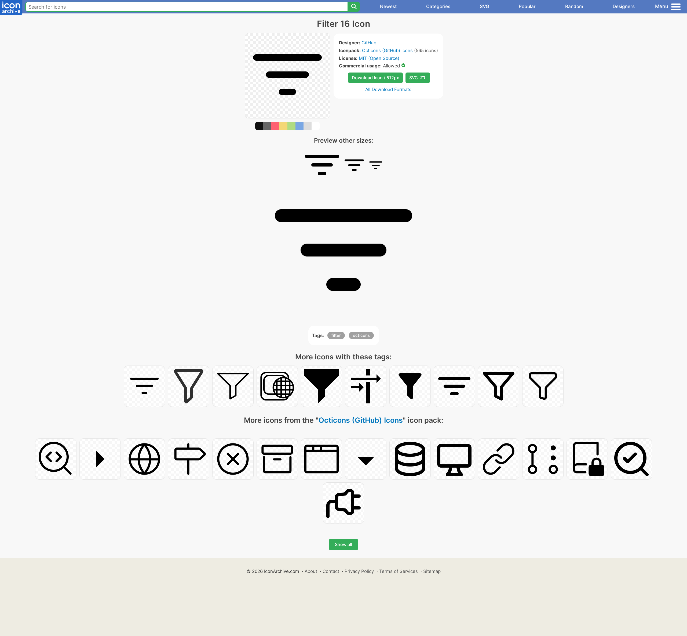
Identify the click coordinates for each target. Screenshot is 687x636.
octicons (361, 335)
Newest (388, 6)
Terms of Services (398, 571)
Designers (624, 6)
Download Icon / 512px (375, 77)
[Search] (354, 7)
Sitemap (432, 571)
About (311, 571)
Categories (438, 6)
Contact (331, 571)
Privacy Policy (359, 571)
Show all (343, 544)
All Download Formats (388, 89)
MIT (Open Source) (379, 58)
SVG (484, 6)
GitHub (368, 42)
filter (336, 335)
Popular (527, 6)
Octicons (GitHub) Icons (387, 50)
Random (574, 6)
